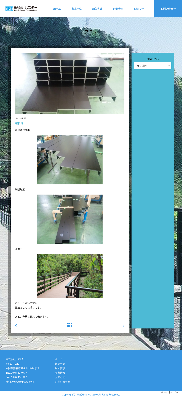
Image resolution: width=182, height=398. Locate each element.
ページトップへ (169, 392)
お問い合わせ (168, 8)
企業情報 (118, 8)
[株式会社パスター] (21, 8)
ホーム (57, 8)
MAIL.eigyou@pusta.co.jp (20, 381)
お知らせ (139, 8)
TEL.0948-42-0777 (16, 372)
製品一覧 (77, 8)
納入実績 (97, 8)
